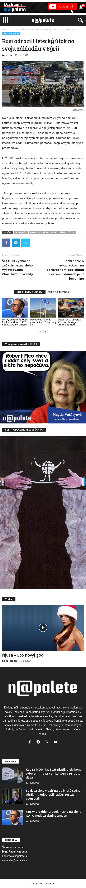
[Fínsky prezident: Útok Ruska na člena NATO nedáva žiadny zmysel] (15, 308)
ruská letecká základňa (43, 232)
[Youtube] (56, 742)
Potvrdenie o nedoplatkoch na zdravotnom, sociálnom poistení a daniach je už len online (65, 269)
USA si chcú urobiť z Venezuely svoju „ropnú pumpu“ (69, 322)
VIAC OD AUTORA (58, 292)
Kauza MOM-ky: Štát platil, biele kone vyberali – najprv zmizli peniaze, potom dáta (54, 773)
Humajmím (21, 232)
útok (72, 232)
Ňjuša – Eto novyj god (23, 655)
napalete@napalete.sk (15, 860)
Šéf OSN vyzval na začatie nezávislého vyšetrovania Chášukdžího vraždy (17, 267)
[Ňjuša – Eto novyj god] (43, 628)
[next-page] (45, 331)
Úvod (4, 29)
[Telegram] (16, 243)
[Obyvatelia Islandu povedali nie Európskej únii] (43, 308)
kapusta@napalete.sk (15, 856)
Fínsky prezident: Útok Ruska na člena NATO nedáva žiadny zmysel (14, 322)
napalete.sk (9, 660)
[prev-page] (40, 331)
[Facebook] (6, 243)
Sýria (62, 232)
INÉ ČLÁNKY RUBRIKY (29, 292)
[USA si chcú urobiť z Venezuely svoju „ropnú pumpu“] (71, 308)
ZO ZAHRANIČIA (19, 29)
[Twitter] (25, 243)
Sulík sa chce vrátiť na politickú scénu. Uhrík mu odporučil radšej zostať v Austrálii (53, 794)
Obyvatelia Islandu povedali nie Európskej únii (43, 322)
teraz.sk (7, 55)
